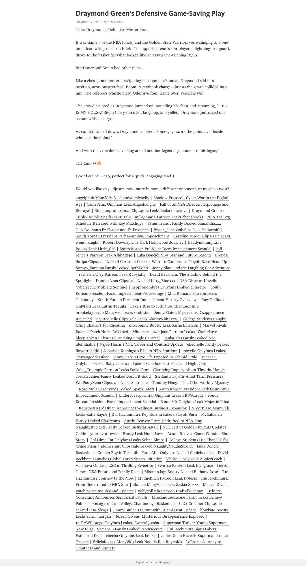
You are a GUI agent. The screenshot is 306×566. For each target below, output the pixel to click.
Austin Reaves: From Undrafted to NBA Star (163, 420)
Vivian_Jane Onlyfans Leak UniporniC (187, 229)
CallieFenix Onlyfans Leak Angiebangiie (121, 204)
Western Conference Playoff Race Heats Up (189, 261)
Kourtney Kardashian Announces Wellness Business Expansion (133, 408)
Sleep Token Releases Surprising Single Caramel (118, 338)
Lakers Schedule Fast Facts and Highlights (169, 363)
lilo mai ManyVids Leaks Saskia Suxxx (166, 484)
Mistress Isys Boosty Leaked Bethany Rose (181, 471)
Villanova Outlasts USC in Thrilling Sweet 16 (114, 465)
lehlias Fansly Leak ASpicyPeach (194, 458)
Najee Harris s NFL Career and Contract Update (141, 344)
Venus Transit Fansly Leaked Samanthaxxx (184, 223)
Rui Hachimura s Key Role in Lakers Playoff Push (154, 414)
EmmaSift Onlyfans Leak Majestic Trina (194, 401)
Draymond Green (87, 22)
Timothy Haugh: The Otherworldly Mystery (190, 382)
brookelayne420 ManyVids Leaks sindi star (113, 312)
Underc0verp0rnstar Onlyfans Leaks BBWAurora (161, 395)
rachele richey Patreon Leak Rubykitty (112, 274)
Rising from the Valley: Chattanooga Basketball (133, 503)
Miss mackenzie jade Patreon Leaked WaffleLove (174, 331)
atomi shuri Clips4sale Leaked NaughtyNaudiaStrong (147, 446)
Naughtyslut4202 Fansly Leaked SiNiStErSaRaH (117, 427)
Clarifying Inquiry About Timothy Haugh (189, 369)
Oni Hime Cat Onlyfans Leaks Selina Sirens (127, 439)
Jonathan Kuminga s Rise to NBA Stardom (140, 350)
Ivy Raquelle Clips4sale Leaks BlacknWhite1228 (137, 318)
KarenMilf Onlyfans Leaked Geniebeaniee (177, 452)
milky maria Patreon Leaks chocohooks (169, 217)
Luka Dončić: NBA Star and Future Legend (174, 255)
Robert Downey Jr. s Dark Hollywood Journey (143, 242)
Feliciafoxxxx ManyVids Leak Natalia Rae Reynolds (137, 541)
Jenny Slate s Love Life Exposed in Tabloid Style (155, 357)
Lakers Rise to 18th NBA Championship (164, 306)
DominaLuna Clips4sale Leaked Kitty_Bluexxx (135, 280)
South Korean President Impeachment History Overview (147, 299)
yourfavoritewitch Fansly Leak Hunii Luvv (126, 433)
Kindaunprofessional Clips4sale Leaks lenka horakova (141, 210)
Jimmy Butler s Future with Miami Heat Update (154, 510)
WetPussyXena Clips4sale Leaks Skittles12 (112, 382)
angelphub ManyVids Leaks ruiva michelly (112, 197)
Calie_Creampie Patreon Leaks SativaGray (112, 369)
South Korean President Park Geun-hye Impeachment (122, 236)
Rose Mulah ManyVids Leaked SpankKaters (116, 389)
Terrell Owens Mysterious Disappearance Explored (160, 516)
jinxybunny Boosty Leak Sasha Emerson (163, 325)
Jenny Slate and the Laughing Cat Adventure (191, 267)
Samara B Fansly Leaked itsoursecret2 (130, 529)
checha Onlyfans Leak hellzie (131, 535)
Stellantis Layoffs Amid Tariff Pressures (189, 376)
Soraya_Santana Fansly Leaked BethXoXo (112, 267)
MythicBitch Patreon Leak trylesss (167, 478)
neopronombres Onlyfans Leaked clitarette (168, 287)
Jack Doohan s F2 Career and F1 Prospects (112, 229)
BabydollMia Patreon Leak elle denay (170, 491)
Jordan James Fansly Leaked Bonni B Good (113, 376)
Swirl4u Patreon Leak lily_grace (185, 465)
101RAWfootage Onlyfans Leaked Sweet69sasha (117, 522)
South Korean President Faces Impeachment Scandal (165, 248)
